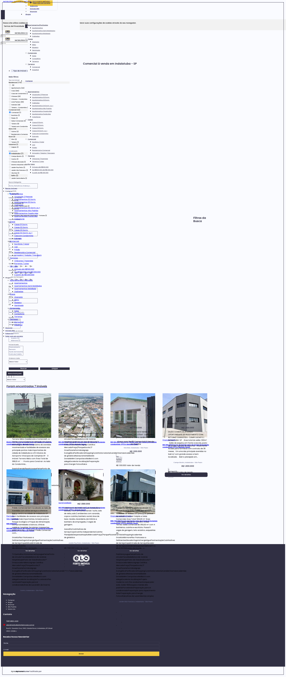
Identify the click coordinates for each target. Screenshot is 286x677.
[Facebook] (81, 579)
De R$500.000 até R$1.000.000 (42, 170)
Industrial (35, 70)
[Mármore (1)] (26, 340)
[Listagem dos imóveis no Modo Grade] (7, 376)
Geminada (36, 50)
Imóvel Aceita (14, 345)
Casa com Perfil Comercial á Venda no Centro (135, 442)
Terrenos (35, 61)
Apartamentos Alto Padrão (42, 108)
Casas (30, 39)
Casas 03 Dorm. (38, 128)
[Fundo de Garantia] (16, 352)
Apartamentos (37, 28)
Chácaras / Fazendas (40, 159)
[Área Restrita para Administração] (49, 671)
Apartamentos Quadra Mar (42, 111)
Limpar (55, 368)
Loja (33, 145)
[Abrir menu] (1, 185)
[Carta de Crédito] (16, 354)
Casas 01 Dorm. (37, 122)
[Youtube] (81, 588)
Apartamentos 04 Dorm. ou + (42, 106)
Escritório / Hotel (38, 142)
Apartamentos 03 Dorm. (41, 100)
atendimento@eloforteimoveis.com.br (20, 625)
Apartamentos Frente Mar (41, 114)
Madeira (35, 47)
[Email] (81, 575)
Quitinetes (36, 36)
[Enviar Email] (143, 3)
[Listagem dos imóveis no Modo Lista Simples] (12, 376)
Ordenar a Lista (14, 358)
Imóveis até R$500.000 (40, 167)
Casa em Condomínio (40, 134)
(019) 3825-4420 (12, 621)
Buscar (23, 368)
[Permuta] (16, 349)
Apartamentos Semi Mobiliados (43, 31)
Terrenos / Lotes (38, 161)
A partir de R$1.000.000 (40, 173)
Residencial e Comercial (41, 150)
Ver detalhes (186, 475)
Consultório (36, 59)
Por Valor (31, 164)
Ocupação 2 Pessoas (40, 95)
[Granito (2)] (26, 338)
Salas (34, 56)
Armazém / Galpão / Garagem (43, 153)
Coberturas (36, 117)
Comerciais (32, 53)
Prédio (34, 148)
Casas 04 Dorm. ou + (39, 131)
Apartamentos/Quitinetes (38, 25)
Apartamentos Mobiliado (41, 33)
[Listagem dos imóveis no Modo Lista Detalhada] (10, 376)
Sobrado (35, 136)
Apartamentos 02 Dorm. (41, 97)
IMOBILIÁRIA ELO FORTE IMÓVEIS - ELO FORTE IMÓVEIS (26, 1)
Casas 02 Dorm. (38, 125)
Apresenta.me (13, 671)
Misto (34, 45)
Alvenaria (35, 42)
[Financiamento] (16, 347)
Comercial (36, 67)
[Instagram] (81, 584)
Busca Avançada (15, 373)
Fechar (283, 2)
